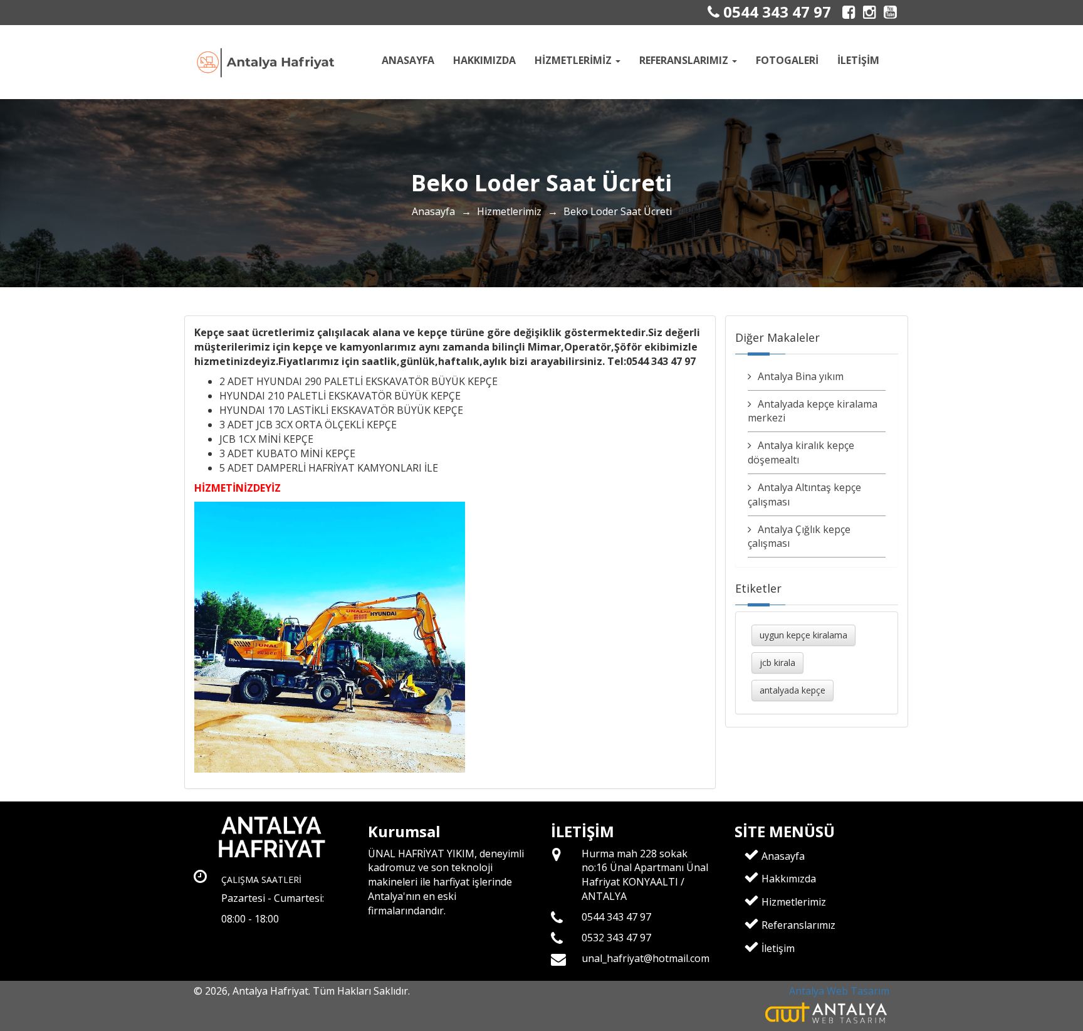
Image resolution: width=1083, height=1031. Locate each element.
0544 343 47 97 (775, 11)
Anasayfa (408, 60)
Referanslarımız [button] (685, 60)
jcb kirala (777, 663)
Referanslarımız (797, 925)
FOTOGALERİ (787, 60)
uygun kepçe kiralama (803, 635)
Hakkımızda (484, 60)
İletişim (858, 60)
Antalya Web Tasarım (839, 991)
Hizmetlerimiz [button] (574, 60)
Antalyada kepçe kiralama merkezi (812, 411)
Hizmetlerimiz (509, 211)
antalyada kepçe (792, 690)
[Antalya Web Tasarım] (827, 1012)
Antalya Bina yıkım (801, 376)
